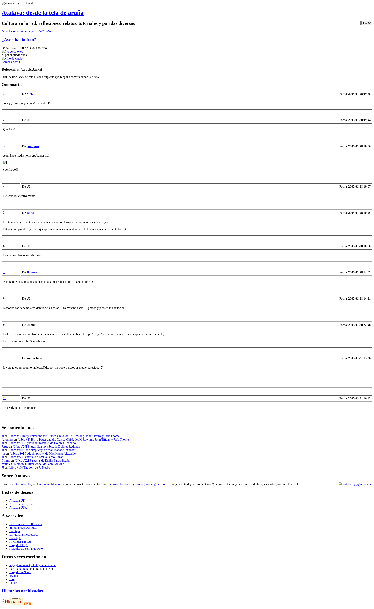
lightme (32, 272)
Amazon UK (17, 500)
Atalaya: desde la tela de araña (43, 12)
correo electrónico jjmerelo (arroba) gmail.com (138, 484)
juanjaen (33, 146)
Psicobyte (15, 538)
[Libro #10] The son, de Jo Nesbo (29, 467)
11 (4, 398)
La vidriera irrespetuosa (23, 534)
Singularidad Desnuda (23, 527)
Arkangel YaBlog (20, 541)
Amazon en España (21, 504)
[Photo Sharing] (12, 51)
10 (4, 358)
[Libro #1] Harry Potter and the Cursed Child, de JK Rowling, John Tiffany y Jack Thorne (64, 436)
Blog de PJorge (18, 545)
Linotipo (14, 531)
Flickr (13, 582)
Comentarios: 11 (12, 62)
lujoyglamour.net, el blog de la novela (32, 565)
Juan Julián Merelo (48, 484)
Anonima (7, 439)
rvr (3, 453)
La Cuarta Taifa (19, 568)
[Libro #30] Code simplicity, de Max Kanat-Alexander (41, 450)
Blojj (12, 579)
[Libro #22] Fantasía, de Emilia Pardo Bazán (35, 457)
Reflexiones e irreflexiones (25, 524)
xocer (30, 212)
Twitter (13, 575)
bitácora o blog (23, 484)
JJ (3, 436)
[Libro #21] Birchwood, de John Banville (38, 464)
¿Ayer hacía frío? (19, 39)
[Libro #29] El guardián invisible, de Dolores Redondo (42, 443)
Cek (30, 93)
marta (5, 464)
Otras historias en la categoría (28, 31)
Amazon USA (18, 507)
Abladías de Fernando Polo (26, 548)
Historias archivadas (22, 590)
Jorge (5, 446)
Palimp (6, 460)
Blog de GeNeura (20, 572)
